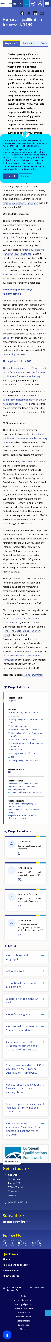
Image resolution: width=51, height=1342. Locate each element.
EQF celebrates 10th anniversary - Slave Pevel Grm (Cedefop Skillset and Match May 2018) (22, 1129)
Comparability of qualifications (24, 712)
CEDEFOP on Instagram (33, 1243)
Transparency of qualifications (24, 760)
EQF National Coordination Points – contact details (21, 1028)
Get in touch (14, 1168)
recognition (9, 237)
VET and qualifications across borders (25, 792)
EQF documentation (33, 674)
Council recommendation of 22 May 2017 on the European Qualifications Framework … (23, 1069)
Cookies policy (23, 1312)
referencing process (13, 354)
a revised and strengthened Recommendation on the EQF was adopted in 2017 (25, 399)
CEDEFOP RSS (39, 1243)
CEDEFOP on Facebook (5, 1243)
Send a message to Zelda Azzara (20, 853)
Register (40, 3)
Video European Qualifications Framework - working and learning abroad (23, 1088)
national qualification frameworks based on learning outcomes (25, 438)
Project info (11, 43)
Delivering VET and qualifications (23, 783)
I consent (10, 176)
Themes (7, 1259)
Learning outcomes (19, 726)
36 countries (26, 461)
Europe (15, 772)
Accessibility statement (23, 1300)
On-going (12, 700)
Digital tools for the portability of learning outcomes (23, 816)
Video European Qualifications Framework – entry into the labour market (23, 1107)
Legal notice (23, 1325)
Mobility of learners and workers (25, 729)
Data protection (23, 1320)
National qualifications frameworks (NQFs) (24, 811)
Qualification (16, 749)
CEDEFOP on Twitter (12, 1243)
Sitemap (23, 1329)
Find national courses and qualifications (20, 984)
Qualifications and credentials (22, 786)
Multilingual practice (23, 1304)
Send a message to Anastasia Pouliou (20, 906)
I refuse (25, 176)
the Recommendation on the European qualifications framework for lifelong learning (24, 376)
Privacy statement (23, 1316)
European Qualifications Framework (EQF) (27, 721)
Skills (13, 756)
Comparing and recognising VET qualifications (23, 805)
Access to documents (23, 1308)
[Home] (6, 3)
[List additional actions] (20, 3)
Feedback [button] (48, 1313)
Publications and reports (16, 1264)
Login (33, 3)
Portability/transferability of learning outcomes (27, 744)
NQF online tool (14, 971)
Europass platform (12, 274)
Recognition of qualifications (23, 753)
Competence (17, 716)
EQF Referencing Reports (20, 1014)
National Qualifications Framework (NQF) (26, 734)
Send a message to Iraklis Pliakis (20, 880)
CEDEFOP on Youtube (19, 1243)
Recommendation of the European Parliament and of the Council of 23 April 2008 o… (21, 1047)
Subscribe (12, 1215)
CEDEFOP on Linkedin (26, 1243)
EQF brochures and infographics (16, 957)
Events (44, 43)
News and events (12, 1270)
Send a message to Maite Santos (20, 935)
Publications (29, 43)
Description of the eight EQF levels (22, 1000)
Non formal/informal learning (24, 739)
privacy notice (29, 169)
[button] (22, 13)
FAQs (23, 1296)
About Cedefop (11, 1275)
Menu (47, 3)
